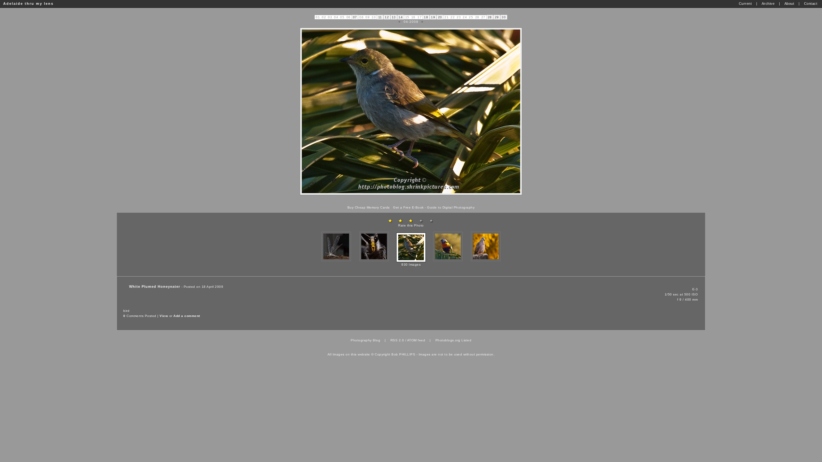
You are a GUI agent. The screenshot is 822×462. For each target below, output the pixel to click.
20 (440, 17)
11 (380, 17)
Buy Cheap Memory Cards (368, 207)
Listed (466, 340)
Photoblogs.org (447, 340)
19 (433, 17)
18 (426, 17)
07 (355, 17)
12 (387, 17)
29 (497, 17)
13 (394, 17)
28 (490, 17)
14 (400, 17)
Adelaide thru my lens (28, 3)
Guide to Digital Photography (451, 207)
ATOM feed (416, 340)
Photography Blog (365, 340)
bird (126, 310)
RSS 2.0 (397, 340)
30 (504, 17)
